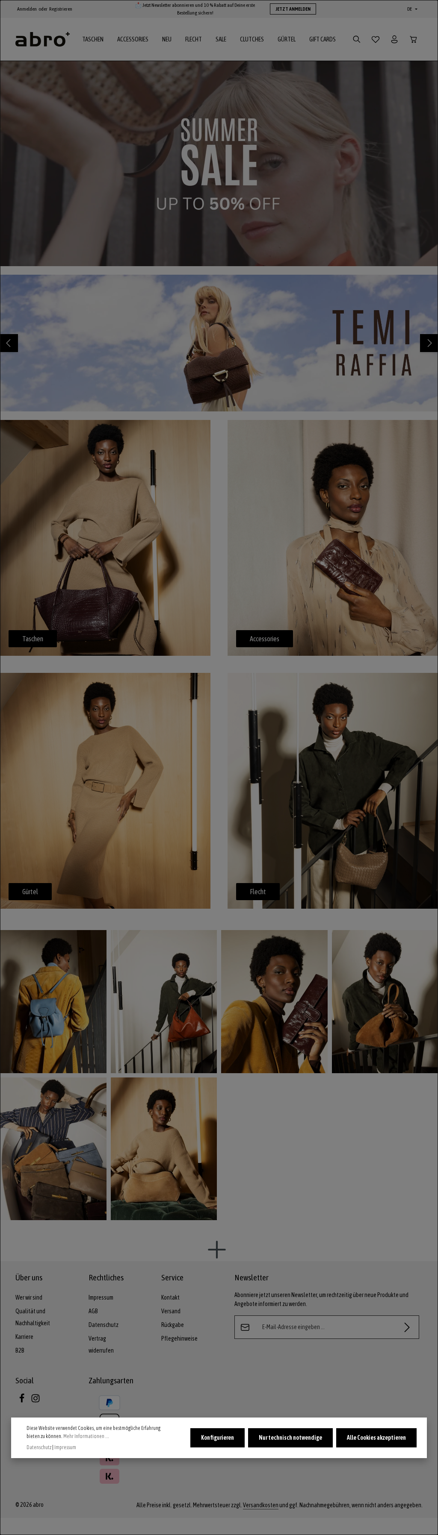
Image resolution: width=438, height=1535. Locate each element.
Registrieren (60, 9)
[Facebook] (22, 1400)
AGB (93, 1311)
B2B (19, 1350)
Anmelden (27, 9)
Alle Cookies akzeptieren (376, 1437)
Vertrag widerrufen (101, 1344)
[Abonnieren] (407, 1327)
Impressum (101, 1297)
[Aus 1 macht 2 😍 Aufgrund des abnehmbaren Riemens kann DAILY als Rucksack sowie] (53, 1001)
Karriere (24, 1336)
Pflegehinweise (179, 1338)
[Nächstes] (429, 343)
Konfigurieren (217, 1437)
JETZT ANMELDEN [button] (293, 9)
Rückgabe (172, 1324)
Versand (171, 1311)
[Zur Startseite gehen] (42, 39)
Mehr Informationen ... (86, 1436)
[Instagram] (35, 1400)
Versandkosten (260, 1505)
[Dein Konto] (394, 39)
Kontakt (170, 1297)
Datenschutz (103, 1324)
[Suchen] (356, 39)
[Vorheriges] (9, 343)
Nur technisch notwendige (290, 1437)
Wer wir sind (28, 1297)
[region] (219, 163)
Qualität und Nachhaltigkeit (32, 1317)
